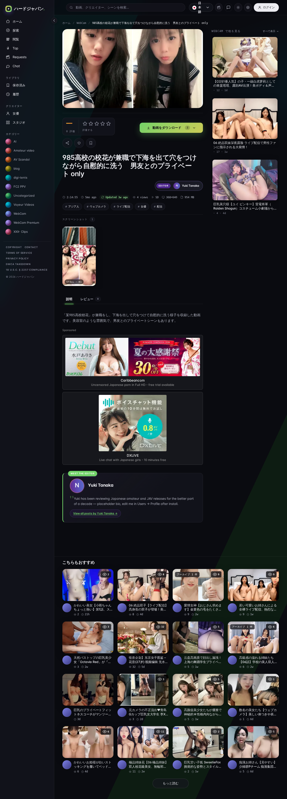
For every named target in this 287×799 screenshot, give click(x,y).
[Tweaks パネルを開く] (248, 7)
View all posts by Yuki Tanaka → (95, 513)
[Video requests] (219, 7)
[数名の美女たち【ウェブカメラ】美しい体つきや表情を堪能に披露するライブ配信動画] (253, 697)
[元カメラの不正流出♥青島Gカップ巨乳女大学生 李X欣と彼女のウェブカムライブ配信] (143, 697)
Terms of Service (19, 252)
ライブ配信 (123, 206)
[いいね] (79, 143)
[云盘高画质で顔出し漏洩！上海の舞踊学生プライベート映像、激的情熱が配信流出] (198, 645)
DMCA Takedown (18, 264)
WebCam (81, 23)
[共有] (67, 143)
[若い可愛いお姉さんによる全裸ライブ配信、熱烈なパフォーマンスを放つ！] (253, 592)
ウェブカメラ (98, 206)
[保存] (91, 143)
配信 (159, 206)
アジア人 (73, 206)
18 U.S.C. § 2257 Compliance (26, 269)
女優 (143, 206)
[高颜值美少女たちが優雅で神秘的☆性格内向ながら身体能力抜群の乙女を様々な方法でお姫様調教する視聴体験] (198, 697)
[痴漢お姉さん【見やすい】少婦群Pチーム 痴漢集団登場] (253, 750)
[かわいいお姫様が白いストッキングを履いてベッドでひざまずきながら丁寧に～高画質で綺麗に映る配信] (87, 750)
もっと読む (171, 783)
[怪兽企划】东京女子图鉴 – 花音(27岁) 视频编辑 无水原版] (143, 645)
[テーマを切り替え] (238, 7)
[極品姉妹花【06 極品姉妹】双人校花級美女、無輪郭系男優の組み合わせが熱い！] (143, 750)
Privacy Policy (17, 258)
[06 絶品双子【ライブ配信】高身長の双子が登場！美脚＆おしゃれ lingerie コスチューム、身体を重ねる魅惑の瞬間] (143, 592)
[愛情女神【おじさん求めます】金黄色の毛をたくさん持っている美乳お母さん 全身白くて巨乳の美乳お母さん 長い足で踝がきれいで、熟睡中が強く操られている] (198, 592)
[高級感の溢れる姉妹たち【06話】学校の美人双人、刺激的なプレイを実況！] (253, 645)
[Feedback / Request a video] (228, 7)
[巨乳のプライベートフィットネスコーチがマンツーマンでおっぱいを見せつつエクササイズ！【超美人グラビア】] (87, 697)
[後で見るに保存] (107, 574)
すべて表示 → (270, 31)
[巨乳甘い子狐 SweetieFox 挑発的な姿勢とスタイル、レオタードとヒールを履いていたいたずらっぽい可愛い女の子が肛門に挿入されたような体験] (198, 750)
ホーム (66, 23)
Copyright (14, 247)
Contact (31, 247)
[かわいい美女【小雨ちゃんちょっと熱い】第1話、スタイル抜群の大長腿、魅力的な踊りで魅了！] (87, 592)
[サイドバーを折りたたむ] (54, 20)
